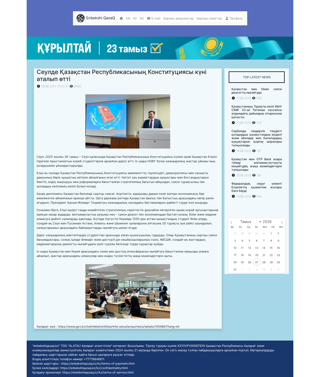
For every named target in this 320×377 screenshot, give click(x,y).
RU (142, 18)
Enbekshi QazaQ (100, 18)
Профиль (236, 18)
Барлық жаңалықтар (178, 18)
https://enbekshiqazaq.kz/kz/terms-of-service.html (98, 372)
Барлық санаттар (209, 18)
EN (128, 18)
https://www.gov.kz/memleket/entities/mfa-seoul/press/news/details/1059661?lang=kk (119, 326)
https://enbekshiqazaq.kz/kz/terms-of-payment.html (98, 363)
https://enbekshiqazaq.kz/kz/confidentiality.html (94, 368)
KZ (135, 18)
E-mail (155, 18)
